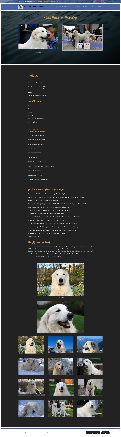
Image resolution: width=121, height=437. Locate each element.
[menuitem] (55, 7)
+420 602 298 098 (55, 1)
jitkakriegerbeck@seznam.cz (43, 1)
